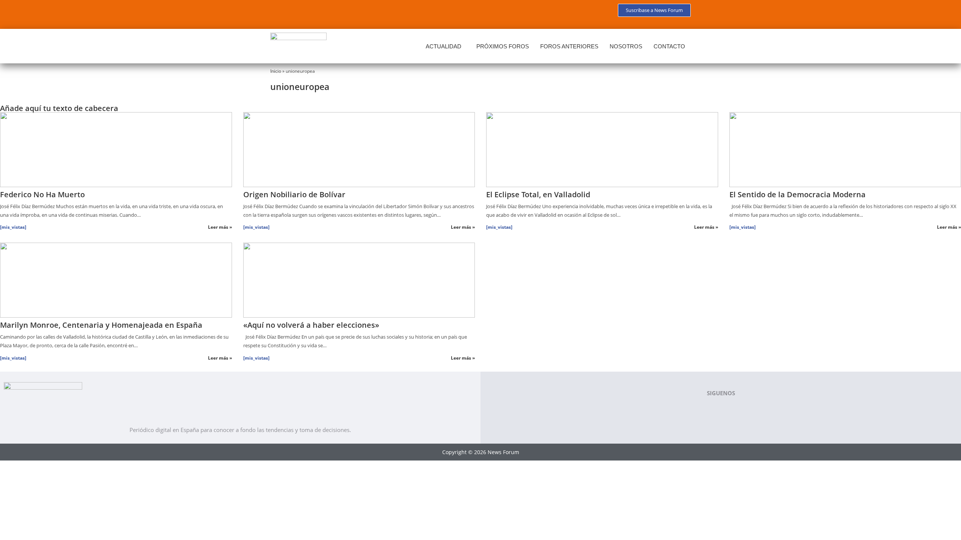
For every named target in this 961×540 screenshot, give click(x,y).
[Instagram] (346, 13)
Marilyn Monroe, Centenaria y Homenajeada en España (101, 325)
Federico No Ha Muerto (42, 194)
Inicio (275, 71)
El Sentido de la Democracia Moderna (797, 194)
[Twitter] (301, 13)
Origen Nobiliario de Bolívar (294, 194)
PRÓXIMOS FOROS (502, 46)
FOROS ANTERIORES (569, 46)
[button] (445, 46)
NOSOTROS (626, 46)
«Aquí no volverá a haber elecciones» (311, 325)
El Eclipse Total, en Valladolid (538, 194)
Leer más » (220, 227)
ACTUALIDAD (443, 46)
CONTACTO (669, 46)
